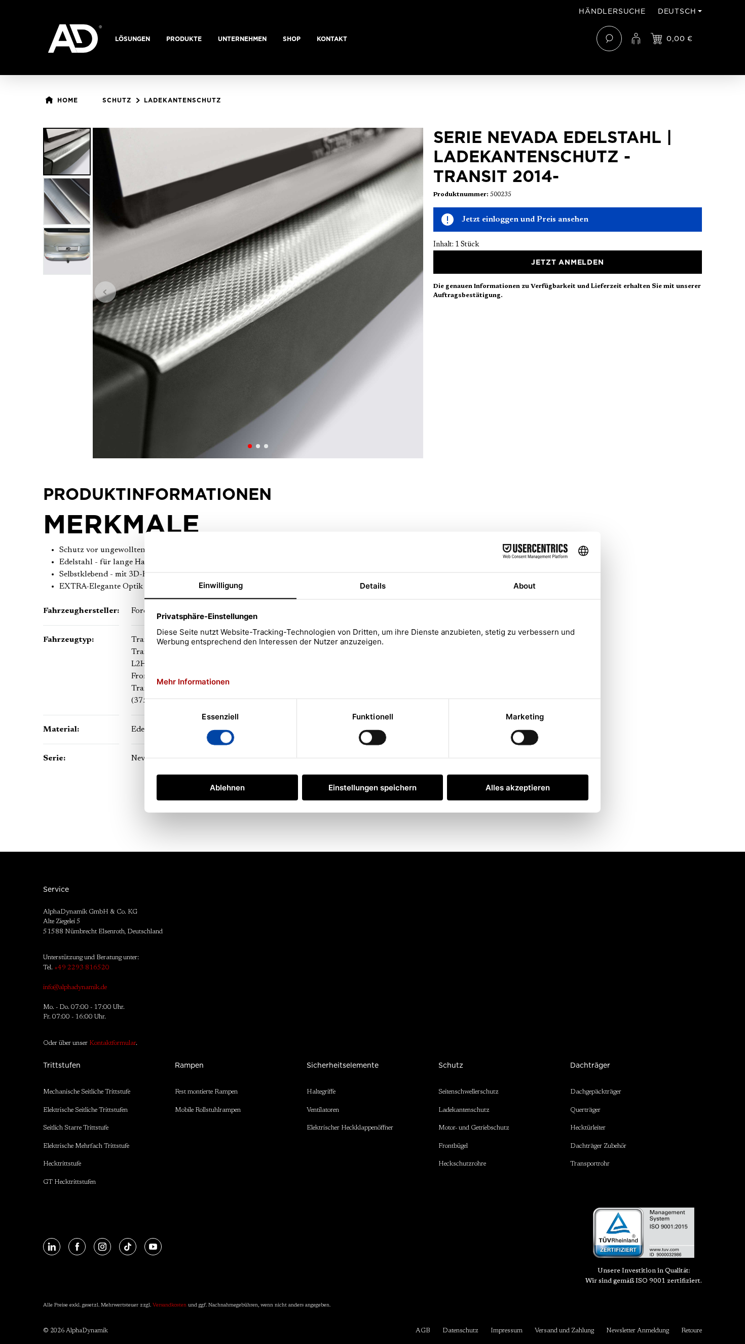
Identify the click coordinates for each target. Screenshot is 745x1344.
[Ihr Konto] (636, 38)
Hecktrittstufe (62, 1163)
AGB (423, 1330)
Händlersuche (612, 11)
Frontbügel (453, 1146)
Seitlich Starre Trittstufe (75, 1127)
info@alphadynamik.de (75, 987)
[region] (233, 293)
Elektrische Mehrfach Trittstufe (86, 1146)
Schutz (450, 1065)
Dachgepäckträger (595, 1091)
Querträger (585, 1110)
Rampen (189, 1065)
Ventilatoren (323, 1110)
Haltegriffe (321, 1091)
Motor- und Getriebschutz (473, 1127)
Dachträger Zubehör (598, 1146)
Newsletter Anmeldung (637, 1330)
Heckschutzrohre (462, 1163)
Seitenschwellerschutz (468, 1091)
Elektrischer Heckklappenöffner (350, 1127)
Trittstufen (62, 1065)
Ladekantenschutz (464, 1110)
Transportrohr (590, 1163)
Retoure (691, 1330)
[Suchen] (609, 38)
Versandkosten (170, 1305)
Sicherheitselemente (343, 1065)
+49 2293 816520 (81, 967)
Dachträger (590, 1065)
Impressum (507, 1330)
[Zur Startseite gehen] (75, 38)
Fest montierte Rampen (206, 1091)
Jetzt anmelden (567, 262)
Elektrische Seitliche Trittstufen (85, 1110)
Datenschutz (460, 1330)
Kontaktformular (112, 1043)
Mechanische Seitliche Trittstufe (86, 1091)
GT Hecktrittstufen (69, 1182)
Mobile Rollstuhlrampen (208, 1110)
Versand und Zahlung (564, 1330)
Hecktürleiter (588, 1127)
